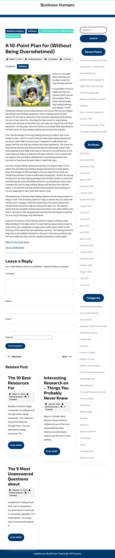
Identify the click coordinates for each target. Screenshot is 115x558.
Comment (10, 273)
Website (9, 337)
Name (8, 301)
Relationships (86, 412)
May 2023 (84, 226)
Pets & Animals (87, 398)
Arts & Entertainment (89, 313)
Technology (85, 438)
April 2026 (84, 153)
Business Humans (57, 5)
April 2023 (84, 232)
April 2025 (84, 173)
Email (8, 319)
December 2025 (87, 160)
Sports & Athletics (88, 431)
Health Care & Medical (90, 366)
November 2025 (87, 166)
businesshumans (35, 59)
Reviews (83, 418)
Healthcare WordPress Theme (49, 553)
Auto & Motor (86, 319)
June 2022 (85, 285)
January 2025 (86, 193)
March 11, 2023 (16, 59)
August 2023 (86, 206)
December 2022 (87, 258)
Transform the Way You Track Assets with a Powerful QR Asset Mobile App (93, 66)
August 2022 (86, 272)
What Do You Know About (17, 242)
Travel (82, 444)
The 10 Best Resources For (19, 382)
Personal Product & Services (93, 392)
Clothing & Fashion (88, 333)
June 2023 (85, 219)
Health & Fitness (87, 359)
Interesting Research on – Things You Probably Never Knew (56, 387)
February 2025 (86, 186)
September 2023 (87, 199)
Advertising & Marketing (91, 306)
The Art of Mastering (14, 247)
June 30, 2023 (54, 404)
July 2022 (84, 278)
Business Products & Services (93, 326)
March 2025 (85, 180)
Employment (85, 339)
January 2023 (86, 252)
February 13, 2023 (19, 490)
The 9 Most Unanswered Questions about (20, 476)
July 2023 (84, 212)
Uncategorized (86, 451)
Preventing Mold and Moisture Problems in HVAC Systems (92, 99)
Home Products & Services (92, 372)
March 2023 (85, 239)
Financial (84, 346)
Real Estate (85, 405)
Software (32, 31)
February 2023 (86, 245)
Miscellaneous (86, 385)
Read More (17, 446)
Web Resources (87, 458)
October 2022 (86, 265)
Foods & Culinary (88, 352)
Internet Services (87, 379)
